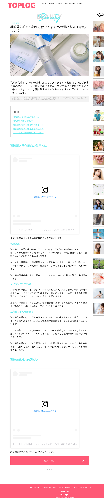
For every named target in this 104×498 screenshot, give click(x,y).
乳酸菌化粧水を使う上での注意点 (28, 129)
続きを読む (49, 461)
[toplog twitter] (66, 495)
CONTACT (76, 487)
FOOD (65, 3)
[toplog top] (21, 5)
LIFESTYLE (59, 3)
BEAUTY (51, 3)
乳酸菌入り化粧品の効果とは (26, 117)
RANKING (79, 3)
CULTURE (72, 3)
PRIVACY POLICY (85, 487)
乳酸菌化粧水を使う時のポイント (28, 125)
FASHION (44, 3)
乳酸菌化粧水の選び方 (23, 121)
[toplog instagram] (61, 495)
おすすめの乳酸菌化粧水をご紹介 (28, 133)
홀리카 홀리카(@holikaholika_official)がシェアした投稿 (36, 230)
